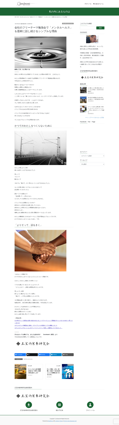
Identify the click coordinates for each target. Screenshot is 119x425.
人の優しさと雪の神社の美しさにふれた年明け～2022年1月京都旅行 (96, 89)
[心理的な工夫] (20, 368)
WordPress (50, 421)
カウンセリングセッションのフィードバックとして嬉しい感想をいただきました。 (38, 328)
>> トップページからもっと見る (94, 117)
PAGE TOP (114, 410)
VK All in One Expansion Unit (70, 421)
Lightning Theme (59, 421)
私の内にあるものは (68, 23)
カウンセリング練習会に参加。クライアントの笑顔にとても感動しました (36, 325)
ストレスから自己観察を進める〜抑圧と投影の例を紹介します (34, 370)
